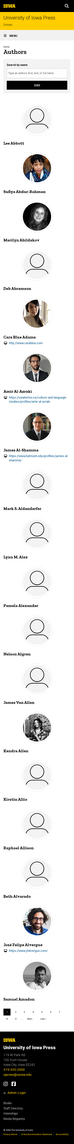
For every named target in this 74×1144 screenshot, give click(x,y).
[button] (67, 6)
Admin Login (16, 1093)
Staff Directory (13, 1108)
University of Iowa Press (29, 17)
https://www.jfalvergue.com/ (28, 951)
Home (6, 47)
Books (7, 1103)
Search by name (17, 65)
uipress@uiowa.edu (17, 1075)
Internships (10, 1113)
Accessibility (62, 1134)
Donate (7, 24)
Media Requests (14, 1119)
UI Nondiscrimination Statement (36, 1134)
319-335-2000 (14, 1070)
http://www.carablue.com (26, 343)
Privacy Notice (10, 1134)
